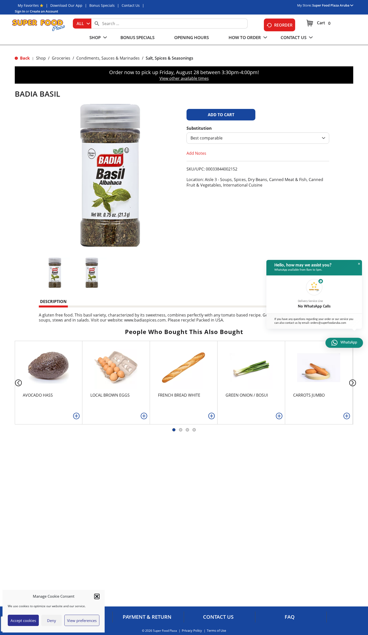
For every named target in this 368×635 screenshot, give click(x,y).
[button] (96, 596)
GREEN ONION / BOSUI (247, 395)
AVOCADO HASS (38, 395)
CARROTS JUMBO (309, 395)
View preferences (82, 620)
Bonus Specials (102, 5)
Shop (41, 58)
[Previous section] (14, 382)
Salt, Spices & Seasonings (169, 58)
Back (24, 58)
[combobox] (82, 24)
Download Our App (66, 5)
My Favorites (28, 5)
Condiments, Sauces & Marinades (108, 58)
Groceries (61, 58)
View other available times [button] (184, 78)
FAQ (290, 617)
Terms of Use (216, 630)
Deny (51, 620)
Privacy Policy (192, 630)
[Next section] (353, 382)
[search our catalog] (96, 24)
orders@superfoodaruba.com (328, 323)
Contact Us (131, 5)
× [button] (359, 264)
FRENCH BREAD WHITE (179, 395)
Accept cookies (23, 620)
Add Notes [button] (196, 153)
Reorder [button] (283, 25)
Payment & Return (147, 617)
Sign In (20, 11)
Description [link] (53, 301)
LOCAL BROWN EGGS (110, 395)
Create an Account (44, 11)
